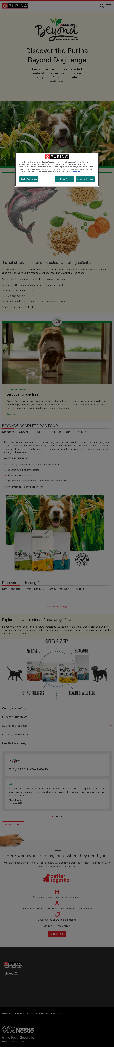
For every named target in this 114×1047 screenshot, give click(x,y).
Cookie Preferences (29, 179)
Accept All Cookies (85, 179)
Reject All (64, 179)
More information (75, 172)
